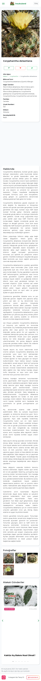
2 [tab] (16, 661)
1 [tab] (13, 661)
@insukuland (33, 677)
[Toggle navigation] (3, 3)
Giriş (36, 3)
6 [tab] (28, 661)
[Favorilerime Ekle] (20, 68)
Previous (3, 618)
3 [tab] (19, 661)
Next (38, 618)
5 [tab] (25, 661)
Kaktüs (5, 76)
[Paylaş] (32, 68)
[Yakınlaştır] (8, 558)
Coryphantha (14, 76)
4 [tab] (22, 661)
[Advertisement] (20, 143)
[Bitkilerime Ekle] (9, 68)
